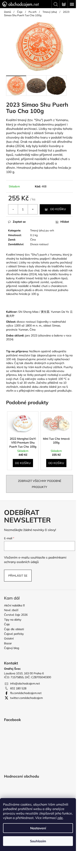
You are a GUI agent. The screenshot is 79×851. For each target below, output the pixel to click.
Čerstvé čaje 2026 (16, 615)
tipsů (9, 155)
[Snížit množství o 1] (13, 209)
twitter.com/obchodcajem (26, 698)
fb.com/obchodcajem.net (26, 693)
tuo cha (12, 142)
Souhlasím (38, 841)
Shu (38, 120)
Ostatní (9, 638)
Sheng (27, 312)
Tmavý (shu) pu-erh (42, 230)
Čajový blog (11, 648)
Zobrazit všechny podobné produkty (39, 484)
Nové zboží (11, 610)
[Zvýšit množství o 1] (32, 209)
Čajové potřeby (14, 634)
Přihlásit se (17, 575)
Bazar (8, 643)
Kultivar (11, 312)
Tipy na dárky (12, 619)
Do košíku (58, 209)
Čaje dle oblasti (14, 629)
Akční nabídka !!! (14, 605)
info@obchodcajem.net (25, 683)
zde (60, 818)
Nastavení (38, 828)
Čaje (7, 624)
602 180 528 (18, 688)
